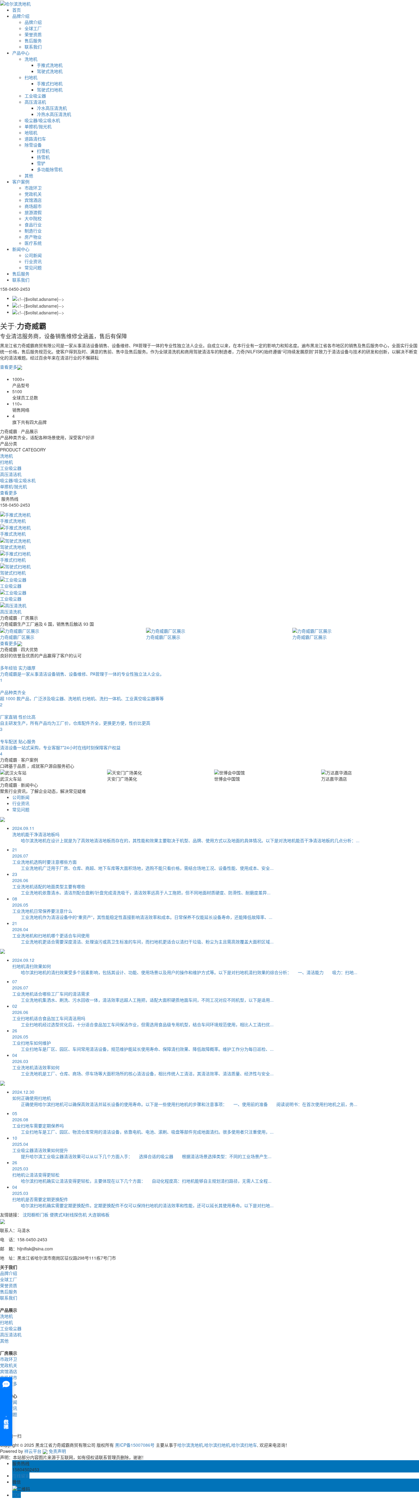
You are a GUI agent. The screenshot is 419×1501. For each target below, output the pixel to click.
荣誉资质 (33, 34)
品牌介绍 (20, 16)
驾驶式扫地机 (50, 89)
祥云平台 (32, 1451)
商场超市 (33, 206)
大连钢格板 (99, 1214)
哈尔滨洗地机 (190, 1445)
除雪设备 (33, 145)
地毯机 (31, 132)
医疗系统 (33, 243)
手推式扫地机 (50, 83)
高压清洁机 (35, 102)
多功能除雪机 (50, 169)
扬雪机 (43, 157)
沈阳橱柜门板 (35, 1214)
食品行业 (33, 224)
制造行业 (33, 231)
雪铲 (41, 163)
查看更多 (8, 367)
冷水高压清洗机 (52, 108)
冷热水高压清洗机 (54, 114)
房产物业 (33, 237)
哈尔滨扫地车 (244, 1445)
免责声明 (57, 1451)
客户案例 (20, 182)
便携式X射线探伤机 (68, 1214)
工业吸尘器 (35, 96)
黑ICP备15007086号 (135, 1445)
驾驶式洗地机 (50, 71)
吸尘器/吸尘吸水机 (42, 120)
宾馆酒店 (33, 200)
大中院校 (33, 218)
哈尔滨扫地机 (217, 1445)
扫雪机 (43, 151)
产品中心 (20, 53)
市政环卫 (33, 188)
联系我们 (33, 47)
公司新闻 (33, 255)
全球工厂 (33, 28)
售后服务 (33, 40)
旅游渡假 (33, 212)
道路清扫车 (35, 139)
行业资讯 (33, 261)
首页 (16, 10)
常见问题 (33, 267)
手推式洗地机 (50, 65)
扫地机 (31, 77)
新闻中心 (20, 249)
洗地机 (31, 59)
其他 (29, 175)
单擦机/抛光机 (38, 126)
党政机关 (33, 194)
